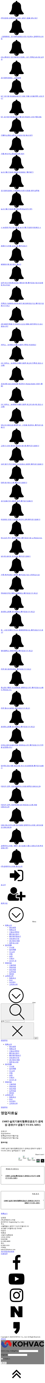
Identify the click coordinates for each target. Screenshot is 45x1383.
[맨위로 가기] (22, 1374)
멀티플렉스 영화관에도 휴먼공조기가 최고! (17, 651)
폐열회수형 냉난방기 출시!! (11, 264)
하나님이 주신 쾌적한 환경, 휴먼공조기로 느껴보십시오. (21, 538)
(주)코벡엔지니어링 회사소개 (11, 866)
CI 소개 (12, 952)
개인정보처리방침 (7, 1251)
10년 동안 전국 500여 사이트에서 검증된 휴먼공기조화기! (22, 464)
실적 (11, 956)
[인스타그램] (22, 1295)
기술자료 (12, 965)
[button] (4, 1040)
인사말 (11, 947)
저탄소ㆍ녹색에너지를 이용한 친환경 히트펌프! (18, 345)
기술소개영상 (14, 932)
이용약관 (4, 1254)
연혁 (11, 954)
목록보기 (4, 1213)
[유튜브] (22, 1279)
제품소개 (8, 925)
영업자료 (8, 963)
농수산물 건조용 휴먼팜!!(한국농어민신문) (16, 209)
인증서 (11, 958)
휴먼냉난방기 (14, 934)
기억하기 (6, 1359)
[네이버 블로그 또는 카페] (22, 1312)
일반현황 (8, 945)
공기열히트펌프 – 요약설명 (11, 78)
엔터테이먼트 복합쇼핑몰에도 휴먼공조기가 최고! (19, 593)
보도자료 (12, 969)
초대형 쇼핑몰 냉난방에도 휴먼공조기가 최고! (18, 612)
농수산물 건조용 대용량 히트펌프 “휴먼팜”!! (17, 172)
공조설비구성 (14, 938)
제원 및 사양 (13, 943)
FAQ (11, 980)
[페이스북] (22, 1263)
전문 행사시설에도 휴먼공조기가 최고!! (15, 708)
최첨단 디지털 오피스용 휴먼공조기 (14, 246)
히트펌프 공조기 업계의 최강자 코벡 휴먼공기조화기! (20, 519)
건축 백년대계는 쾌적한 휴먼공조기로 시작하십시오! (20, 575)
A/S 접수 (12, 982)
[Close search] (17, 1030)
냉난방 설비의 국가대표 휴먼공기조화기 (16, 556)
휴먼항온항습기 (15, 936)
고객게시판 (9, 976)
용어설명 (12, 927)
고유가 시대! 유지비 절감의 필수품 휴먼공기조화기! (20, 446)
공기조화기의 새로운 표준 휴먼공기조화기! (17, 501)
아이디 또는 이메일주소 (9, 1351)
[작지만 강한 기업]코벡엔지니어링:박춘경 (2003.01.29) (21, 786)
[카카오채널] (22, 1328)
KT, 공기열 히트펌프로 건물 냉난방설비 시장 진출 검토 (21, 117)
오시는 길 (12, 961)
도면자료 (12, 972)
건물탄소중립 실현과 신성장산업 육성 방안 (17, 135)
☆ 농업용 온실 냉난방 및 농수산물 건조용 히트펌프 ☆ (21, 227)
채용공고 (12, 978)
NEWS (11, 974)
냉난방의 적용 (14, 941)
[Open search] (17, 1011)
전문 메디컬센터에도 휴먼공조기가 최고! (16, 669)
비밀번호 (4, 1355)
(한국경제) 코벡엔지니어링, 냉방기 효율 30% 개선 (19, 18)
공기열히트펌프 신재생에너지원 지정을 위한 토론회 (20, 190)
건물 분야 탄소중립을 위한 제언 (12, 154)
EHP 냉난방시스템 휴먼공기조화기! (14, 482)
